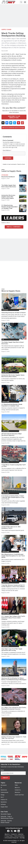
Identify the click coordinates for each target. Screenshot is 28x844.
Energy (4, 704)
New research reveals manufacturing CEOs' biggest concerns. (13, 560)
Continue (8, 158)
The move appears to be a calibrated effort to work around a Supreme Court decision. (13, 469)
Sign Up (5, 777)
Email (2, 770)
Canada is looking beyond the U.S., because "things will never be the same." (13, 589)
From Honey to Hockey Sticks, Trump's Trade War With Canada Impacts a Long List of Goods (12, 497)
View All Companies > (14, 227)
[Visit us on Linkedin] (18, 831)
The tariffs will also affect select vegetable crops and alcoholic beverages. (13, 501)
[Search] (21, 2)
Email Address (7, 150)
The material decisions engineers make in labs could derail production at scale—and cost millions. (12, 347)
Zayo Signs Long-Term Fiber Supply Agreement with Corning (11, 649)
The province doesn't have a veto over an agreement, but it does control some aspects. (13, 741)
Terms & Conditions (19, 836)
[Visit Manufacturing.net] (10, 759)
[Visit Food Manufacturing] (10, 756)
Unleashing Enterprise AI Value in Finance (13, 312)
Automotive (5, 372)
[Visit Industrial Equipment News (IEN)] (17, 756)
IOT (3, 339)
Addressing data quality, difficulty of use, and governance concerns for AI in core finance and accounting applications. (13, 316)
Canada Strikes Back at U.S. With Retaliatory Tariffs (10, 527)
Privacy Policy (9, 836)
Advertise (20, 834)
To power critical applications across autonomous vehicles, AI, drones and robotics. (13, 682)
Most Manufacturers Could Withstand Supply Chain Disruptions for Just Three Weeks (13, 556)
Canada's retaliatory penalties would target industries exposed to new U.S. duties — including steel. (12, 623)
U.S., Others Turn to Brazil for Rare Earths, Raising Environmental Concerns (13, 708)
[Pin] (18, 122)
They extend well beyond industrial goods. (12, 530)
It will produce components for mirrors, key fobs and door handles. (13, 379)
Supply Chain (6, 29)
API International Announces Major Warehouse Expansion (11, 434)
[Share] (6, 122)
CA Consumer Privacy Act (11, 838)
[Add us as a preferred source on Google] (22, 122)
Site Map (22, 838)
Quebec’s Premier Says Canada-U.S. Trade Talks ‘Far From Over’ (13, 737)
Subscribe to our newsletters (14, 117)
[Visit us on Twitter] (12, 831)
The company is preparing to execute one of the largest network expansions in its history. (13, 653)
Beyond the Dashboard (8, 176)
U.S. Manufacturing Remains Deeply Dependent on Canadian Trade (9, 207)
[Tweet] (14, 122)
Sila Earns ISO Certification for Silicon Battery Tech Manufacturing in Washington (13, 678)
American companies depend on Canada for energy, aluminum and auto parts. (13, 408)
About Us (7, 834)
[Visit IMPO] (24, 756)
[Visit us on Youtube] (15, 831)
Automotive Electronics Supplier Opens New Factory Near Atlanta (8, 197)
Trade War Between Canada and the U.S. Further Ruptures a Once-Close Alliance (13, 585)
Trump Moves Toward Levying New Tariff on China (13, 465)
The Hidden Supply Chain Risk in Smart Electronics (8, 186)
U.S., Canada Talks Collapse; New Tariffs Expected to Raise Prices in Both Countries (13, 618)
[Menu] (25, 2)
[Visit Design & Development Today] (3, 756)
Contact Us (14, 834)
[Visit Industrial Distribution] (3, 759)
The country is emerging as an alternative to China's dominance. (13, 712)
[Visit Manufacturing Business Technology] (17, 759)
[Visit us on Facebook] (8, 831)
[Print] (2, 122)
